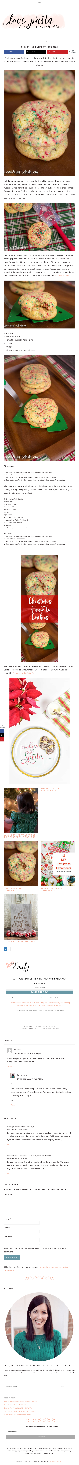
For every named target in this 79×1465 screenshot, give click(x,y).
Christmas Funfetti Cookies (16, 889)
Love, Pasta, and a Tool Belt (39, 21)
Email (7, 1228)
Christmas (38, 1026)
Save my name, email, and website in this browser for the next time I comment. (35, 1250)
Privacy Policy (56, 1461)
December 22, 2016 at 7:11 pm (30, 1079)
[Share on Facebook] (2, 731)
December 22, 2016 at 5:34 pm (27, 1053)
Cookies (45, 1026)
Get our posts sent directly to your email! (41, 1426)
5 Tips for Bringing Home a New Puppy (17, 1414)
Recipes (52, 1026)
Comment (9, 1194)
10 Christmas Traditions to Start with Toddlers (20, 836)
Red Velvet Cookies (63, 276)
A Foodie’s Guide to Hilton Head (15, 1405)
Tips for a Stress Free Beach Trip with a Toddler (20, 1401)
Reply (10, 1066)
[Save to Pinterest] (2, 739)
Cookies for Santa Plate (23, 673)
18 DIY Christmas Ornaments (51, 889)
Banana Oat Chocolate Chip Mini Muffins (18, 1408)
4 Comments (50, 41)
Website (8, 1236)
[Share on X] (2, 735)
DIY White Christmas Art (19, 942)
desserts (49, 1028)
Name (7, 1219)
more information (52, 998)
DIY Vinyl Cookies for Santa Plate (18, 1127)
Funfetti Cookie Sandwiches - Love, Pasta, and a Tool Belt (27, 1156)
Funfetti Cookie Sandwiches (51, 789)
